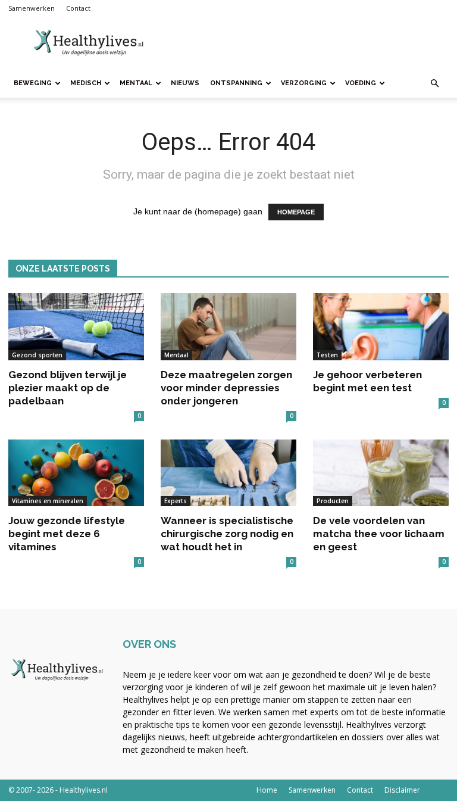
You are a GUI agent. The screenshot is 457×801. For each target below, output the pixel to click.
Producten (333, 501)
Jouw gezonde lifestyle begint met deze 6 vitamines (66, 534)
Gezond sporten (37, 355)
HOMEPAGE (296, 212)
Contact (78, 8)
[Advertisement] (309, 43)
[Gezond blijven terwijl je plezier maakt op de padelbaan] (76, 326)
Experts (175, 501)
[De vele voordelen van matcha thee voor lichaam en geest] (381, 473)
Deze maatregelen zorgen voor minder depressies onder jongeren (226, 388)
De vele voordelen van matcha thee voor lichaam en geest (379, 534)
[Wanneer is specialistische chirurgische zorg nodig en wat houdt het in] (228, 473)
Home (266, 790)
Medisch (85, 83)
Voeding (360, 83)
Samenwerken (31, 8)
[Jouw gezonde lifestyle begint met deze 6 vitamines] (76, 473)
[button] (434, 83)
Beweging (33, 83)
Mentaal (136, 83)
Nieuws (185, 83)
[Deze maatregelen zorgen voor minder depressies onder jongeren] (228, 326)
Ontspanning (236, 83)
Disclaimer (402, 790)
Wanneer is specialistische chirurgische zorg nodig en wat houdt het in (227, 534)
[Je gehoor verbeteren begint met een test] (381, 326)
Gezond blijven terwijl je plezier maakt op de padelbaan (67, 388)
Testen (327, 355)
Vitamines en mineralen (47, 501)
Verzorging (304, 83)
